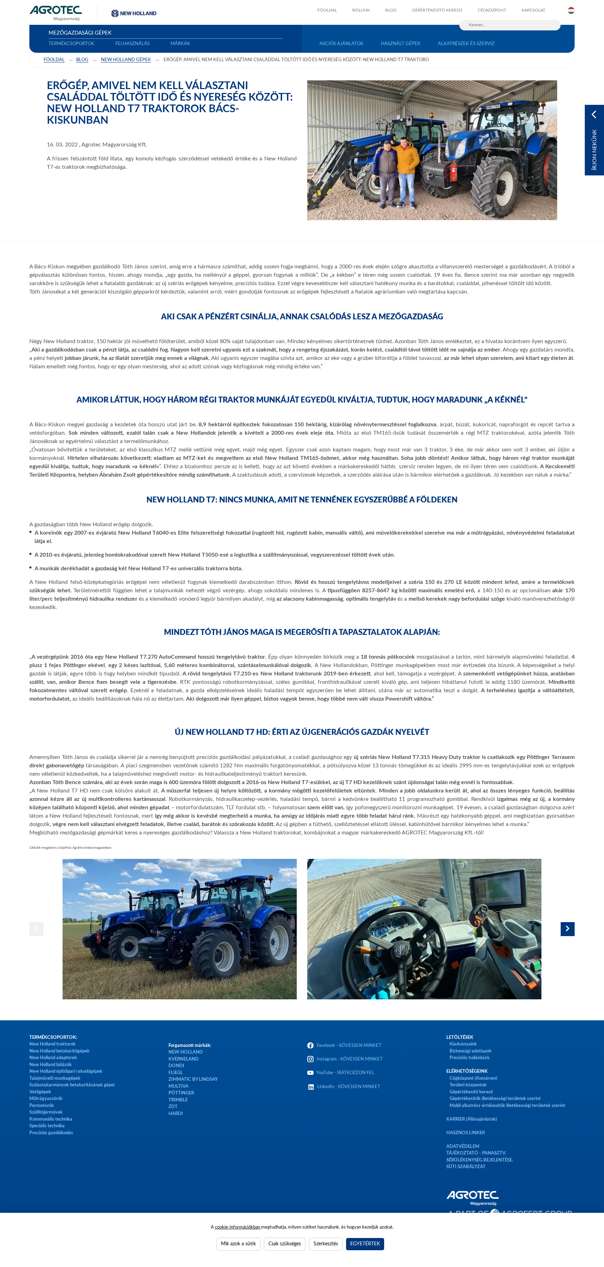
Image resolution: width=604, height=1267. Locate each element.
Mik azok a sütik (238, 1243)
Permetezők (41, 1105)
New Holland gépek (126, 60)
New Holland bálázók (50, 1065)
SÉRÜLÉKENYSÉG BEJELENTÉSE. (479, 1160)
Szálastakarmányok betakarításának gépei (72, 1085)
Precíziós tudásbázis (470, 1058)
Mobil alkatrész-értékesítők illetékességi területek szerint (507, 1105)
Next (568, 929)
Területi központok (468, 1085)
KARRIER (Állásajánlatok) (471, 1119)
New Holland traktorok (52, 1044)
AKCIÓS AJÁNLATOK (341, 44)
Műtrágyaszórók (46, 1098)
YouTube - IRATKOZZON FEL (344, 1073)
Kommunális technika (50, 1119)
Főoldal (54, 60)
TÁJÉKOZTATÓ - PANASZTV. (476, 1153)
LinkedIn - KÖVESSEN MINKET (348, 1087)
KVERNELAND (183, 1059)
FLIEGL (175, 1073)
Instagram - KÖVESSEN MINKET (350, 1059)
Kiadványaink (463, 1044)
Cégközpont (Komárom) (473, 1078)
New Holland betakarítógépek (59, 1051)
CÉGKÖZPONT (492, 10)
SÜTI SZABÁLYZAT (466, 1167)
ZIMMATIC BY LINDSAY (193, 1079)
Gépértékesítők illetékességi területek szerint (495, 1098)
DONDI (176, 1066)
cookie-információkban (238, 1227)
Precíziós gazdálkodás (51, 1133)
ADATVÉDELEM (462, 1146)
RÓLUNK (361, 10)
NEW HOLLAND (185, 1052)
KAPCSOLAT (533, 10)
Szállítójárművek (46, 1112)
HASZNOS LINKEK (465, 1133)
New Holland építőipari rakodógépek (65, 1071)
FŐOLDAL (327, 10)
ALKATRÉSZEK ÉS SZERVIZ (466, 44)
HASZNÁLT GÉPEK (400, 44)
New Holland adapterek (53, 1058)
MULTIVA (178, 1086)
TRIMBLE (178, 1100)
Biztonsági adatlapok (469, 1051)
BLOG (391, 10)
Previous (36, 929)
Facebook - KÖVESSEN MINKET (349, 1045)
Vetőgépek (40, 1092)
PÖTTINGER (181, 1093)
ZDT (173, 1107)
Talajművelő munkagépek (54, 1078)
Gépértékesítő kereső (437, 10)
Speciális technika (47, 1126)
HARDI (175, 1114)
